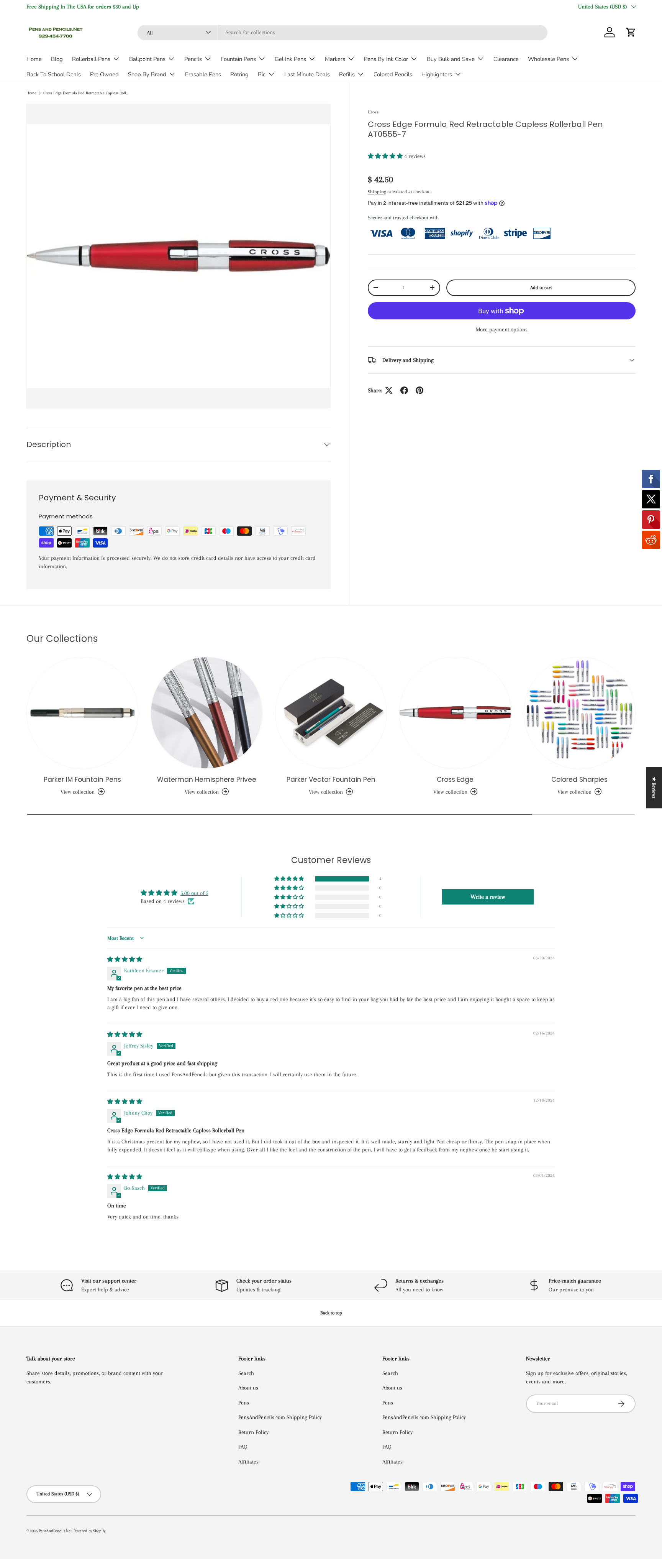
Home (34, 59)
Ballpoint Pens (147, 59)
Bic (261, 74)
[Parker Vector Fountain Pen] (331, 712)
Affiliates (248, 1462)
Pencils (193, 59)
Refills (347, 74)
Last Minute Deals (307, 74)
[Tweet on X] (389, 390)
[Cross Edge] (455, 712)
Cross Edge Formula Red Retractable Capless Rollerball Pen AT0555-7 (86, 92)
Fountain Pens (238, 59)
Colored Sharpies (579, 779)
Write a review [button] (487, 896)
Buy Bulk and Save (451, 59)
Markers (335, 59)
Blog (57, 59)
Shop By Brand (147, 74)
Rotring (239, 74)
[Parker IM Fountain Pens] (82, 712)
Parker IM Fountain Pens (82, 779)
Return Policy (253, 1432)
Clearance (506, 59)
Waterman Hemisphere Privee (206, 779)
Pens (243, 1402)
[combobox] (342, 32)
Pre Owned (104, 74)
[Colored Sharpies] (579, 712)
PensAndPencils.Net (55, 1530)
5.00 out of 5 (194, 893)
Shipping (377, 191)
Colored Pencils (393, 74)
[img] (124, 959)
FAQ (242, 1447)
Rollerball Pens (91, 59)
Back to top (331, 1313)
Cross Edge (455, 779)
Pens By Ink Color (386, 59)
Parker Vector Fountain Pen (331, 779)
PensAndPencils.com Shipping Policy (280, 1417)
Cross (373, 112)
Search (246, 1373)
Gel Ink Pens (290, 59)
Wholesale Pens (548, 59)
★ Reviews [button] (654, 787)
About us (248, 1388)
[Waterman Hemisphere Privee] (206, 712)
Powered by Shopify (89, 1530)
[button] (631, 32)
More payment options (502, 329)
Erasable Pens (203, 74)
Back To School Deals (53, 74)
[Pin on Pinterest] (419, 390)
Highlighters (436, 74)
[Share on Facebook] (404, 390)
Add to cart (541, 287)
